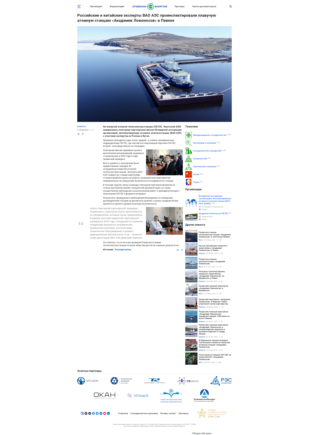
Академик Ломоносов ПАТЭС (213, 213)
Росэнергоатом (123, 249)
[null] (78, 134)
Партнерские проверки (204, 166)
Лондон (205, 209)
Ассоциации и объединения (212, 207)
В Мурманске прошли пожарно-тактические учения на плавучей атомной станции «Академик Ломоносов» (214, 343)
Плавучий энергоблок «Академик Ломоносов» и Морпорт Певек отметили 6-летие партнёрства (214, 301)
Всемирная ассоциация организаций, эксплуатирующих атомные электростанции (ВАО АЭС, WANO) (215, 200)
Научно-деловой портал (204, 6)
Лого (150, 6)
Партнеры (180, 6)
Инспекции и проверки (204, 143)
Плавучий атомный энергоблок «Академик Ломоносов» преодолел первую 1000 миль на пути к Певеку (214, 315)
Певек (196, 182)
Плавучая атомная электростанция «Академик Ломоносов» (212, 261)
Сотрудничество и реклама (144, 413)
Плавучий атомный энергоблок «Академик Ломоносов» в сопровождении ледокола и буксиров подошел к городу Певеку (213, 329)
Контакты (184, 413)
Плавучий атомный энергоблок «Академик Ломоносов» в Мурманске (213, 288)
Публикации (96, 6)
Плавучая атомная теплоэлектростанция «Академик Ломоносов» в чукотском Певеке (215, 234)
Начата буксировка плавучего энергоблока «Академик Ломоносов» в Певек (213, 248)
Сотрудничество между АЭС (207, 151)
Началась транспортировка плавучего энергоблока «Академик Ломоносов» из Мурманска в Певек (212, 274)
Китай (196, 174)
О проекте (123, 413)
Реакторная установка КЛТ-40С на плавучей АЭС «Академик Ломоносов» (215, 357)
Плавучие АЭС (200, 158)
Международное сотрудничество (210, 135)
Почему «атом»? (168, 413)
